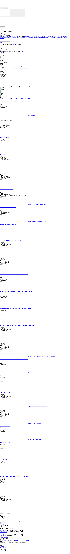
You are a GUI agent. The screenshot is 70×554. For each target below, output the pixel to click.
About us (1, 537)
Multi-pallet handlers (23, 28)
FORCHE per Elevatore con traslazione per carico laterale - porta (14, 359)
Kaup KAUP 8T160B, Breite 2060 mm (8, 207)
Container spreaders (35, 28)
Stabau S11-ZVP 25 (3, 532)
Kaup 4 (1, 375)
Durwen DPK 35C (3, 530)
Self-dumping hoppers (16, 28)
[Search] (17, 12)
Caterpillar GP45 (3, 535)
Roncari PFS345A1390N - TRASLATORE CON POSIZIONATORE (14, 274)
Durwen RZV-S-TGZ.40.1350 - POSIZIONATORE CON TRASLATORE (14, 101)
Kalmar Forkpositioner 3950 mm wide (8, 224)
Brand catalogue (27, 540)
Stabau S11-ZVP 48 (3, 531)
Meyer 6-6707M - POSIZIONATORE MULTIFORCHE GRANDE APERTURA (15, 308)
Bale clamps (29, 28)
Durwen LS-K (3, 341)
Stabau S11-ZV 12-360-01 (5, 442)
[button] (35, 21)
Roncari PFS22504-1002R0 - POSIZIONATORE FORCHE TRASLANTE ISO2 (16, 291)
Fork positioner (3, 511)
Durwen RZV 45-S (3, 534)
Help (4, 537)
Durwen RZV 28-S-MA (4, 137)
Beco (1, 171)
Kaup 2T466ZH (3, 256)
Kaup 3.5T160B (3, 459)
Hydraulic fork (3, 154)
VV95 (1, 118)
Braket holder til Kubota (5, 426)
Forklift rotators (4, 28)
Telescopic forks (10, 28)
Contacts (6, 537)
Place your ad (2, 127)
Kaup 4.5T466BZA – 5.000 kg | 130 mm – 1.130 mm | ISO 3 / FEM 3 (14, 476)
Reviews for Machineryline (19, 540)
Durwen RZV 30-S (3, 533)
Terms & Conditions (3, 540)
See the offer (2, 522)
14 (3, 524)
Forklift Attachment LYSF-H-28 (6, 189)
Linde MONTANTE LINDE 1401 (6, 392)
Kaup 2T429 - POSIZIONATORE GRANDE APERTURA (11, 240)
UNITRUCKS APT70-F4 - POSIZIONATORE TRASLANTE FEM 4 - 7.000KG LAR (17, 493)
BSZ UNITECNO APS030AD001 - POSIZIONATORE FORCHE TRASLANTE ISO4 (17, 325)
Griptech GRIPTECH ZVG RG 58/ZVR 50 (8, 408)
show (1, 78)
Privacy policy (9, 540)
